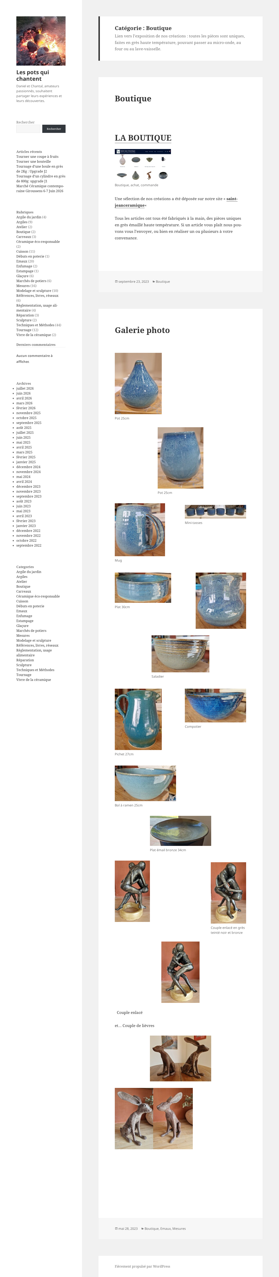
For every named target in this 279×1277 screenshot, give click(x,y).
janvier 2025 (26, 462)
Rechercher (25, 122)
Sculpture (24, 320)
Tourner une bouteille (33, 161)
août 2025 (23, 427)
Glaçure (22, 276)
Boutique (23, 232)
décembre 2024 (28, 467)
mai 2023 (23, 511)
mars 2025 (24, 452)
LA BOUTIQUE (143, 137)
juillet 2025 (25, 432)
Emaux (21, 261)
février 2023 (26, 521)
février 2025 (26, 457)
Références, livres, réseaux (37, 295)
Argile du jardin (28, 217)
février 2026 (26, 408)
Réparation (25, 315)
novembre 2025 (28, 413)
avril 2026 (24, 398)
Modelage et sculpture (33, 290)
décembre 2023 (28, 486)
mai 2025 (23, 442)
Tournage (23, 330)
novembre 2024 (28, 472)
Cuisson (22, 251)
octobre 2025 (26, 418)
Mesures (23, 286)
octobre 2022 (26, 540)
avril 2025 (24, 447)
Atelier (21, 227)
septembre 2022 (28, 545)
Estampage (24, 271)
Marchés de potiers (31, 281)
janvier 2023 (26, 526)
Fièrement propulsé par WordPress (142, 1266)
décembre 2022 (28, 530)
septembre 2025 (28, 422)
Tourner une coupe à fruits (37, 156)
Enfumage (24, 266)
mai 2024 (23, 476)
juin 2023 (23, 506)
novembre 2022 (28, 535)
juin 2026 (23, 393)
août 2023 (23, 501)
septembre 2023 (28, 496)
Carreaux (23, 236)
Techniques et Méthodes (35, 325)
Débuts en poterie (30, 256)
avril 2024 (24, 481)
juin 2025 (23, 437)
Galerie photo (142, 329)
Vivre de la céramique (33, 335)
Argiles (21, 222)
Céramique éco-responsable (38, 241)
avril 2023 (24, 516)
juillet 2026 (25, 388)
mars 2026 (24, 403)
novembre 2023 (28, 491)
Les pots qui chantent (32, 75)
